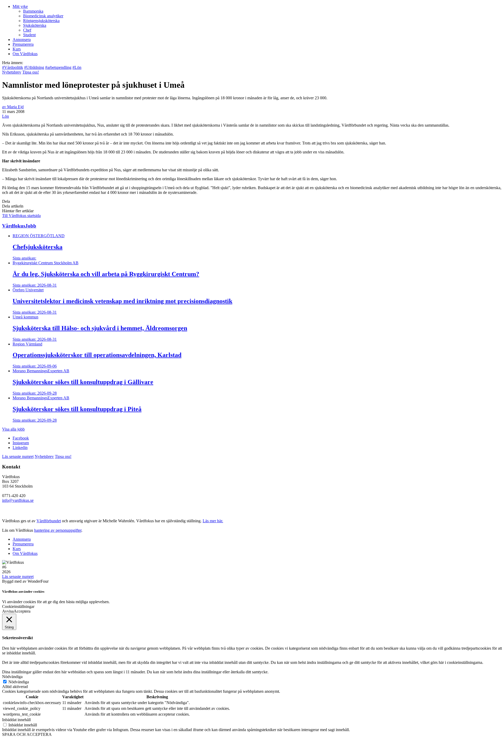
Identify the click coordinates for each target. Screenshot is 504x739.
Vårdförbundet (48, 521)
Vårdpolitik (12, 67)
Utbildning (34, 67)
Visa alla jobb (13, 429)
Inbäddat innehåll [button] (16, 719)
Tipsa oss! (30, 72)
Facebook (21, 438)
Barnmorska (33, 11)
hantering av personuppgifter (57, 530)
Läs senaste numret (18, 456)
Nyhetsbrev (11, 72)
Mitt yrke (20, 6)
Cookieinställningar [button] (18, 606)
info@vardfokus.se (18, 500)
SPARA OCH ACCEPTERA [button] (27, 734)
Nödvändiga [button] (12, 676)
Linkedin (20, 447)
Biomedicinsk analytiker (43, 16)
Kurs (17, 49)
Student (29, 35)
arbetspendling (58, 67)
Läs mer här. (213, 521)
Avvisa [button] (8, 611)
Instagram (21, 443)
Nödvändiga (18, 682)
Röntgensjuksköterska (41, 20)
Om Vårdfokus (25, 53)
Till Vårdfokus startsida (21, 215)
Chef (27, 30)
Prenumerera (23, 44)
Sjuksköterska (34, 25)
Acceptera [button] (22, 611)
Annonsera (22, 39)
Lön (76, 67)
